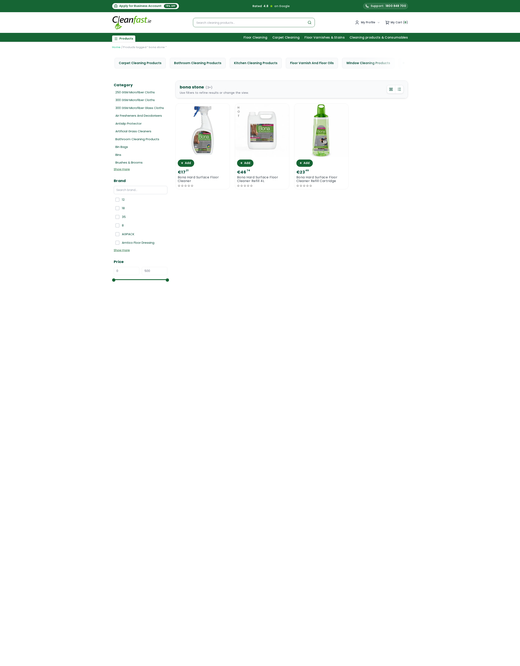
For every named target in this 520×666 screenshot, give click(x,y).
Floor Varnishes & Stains (324, 37)
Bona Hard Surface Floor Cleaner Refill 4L (257, 179)
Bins (118, 155)
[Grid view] (391, 89)
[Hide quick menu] (310, 651)
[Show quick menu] (511, 661)
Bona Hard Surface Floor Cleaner (198, 179)
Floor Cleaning (255, 37)
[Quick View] (202, 153)
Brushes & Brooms (129, 162)
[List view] (399, 89)
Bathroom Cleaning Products (137, 139)
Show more (122, 169)
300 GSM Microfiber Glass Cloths (139, 108)
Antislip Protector (128, 123)
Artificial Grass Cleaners (133, 131)
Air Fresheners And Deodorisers (138, 115)
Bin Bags (121, 147)
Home (116, 47)
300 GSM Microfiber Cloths (135, 100)
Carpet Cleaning (286, 37)
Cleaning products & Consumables (379, 37)
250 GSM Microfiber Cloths (135, 92)
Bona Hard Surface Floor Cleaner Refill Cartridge (316, 179)
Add (186, 163)
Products (126, 39)
